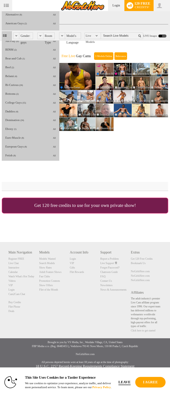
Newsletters (106, 285)
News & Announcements (113, 289)
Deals (11, 311)
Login (116, 5)
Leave (124, 382)
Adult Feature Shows (50, 272)
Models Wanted (47, 258)
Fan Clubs (44, 276)
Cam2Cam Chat (16, 294)
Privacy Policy (101, 387)
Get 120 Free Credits (142, 258)
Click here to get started (143, 330)
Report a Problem (109, 258)
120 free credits (56, 205)
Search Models (47, 263)
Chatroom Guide (109, 272)
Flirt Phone (14, 306)
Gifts (72, 267)
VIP (10, 285)
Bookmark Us (138, 263)
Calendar (13, 272)
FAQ (103, 276)
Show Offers (46, 285)
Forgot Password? (110, 267)
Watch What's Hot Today (21, 276)
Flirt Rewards (77, 272)
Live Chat (13, 263)
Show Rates (45, 267)
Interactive (13, 267)
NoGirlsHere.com (140, 271)
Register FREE (16, 258)
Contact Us (106, 280)
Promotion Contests (49, 280)
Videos (12, 280)
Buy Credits (14, 302)
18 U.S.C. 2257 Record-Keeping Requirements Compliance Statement (85, 366)
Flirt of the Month (48, 289)
